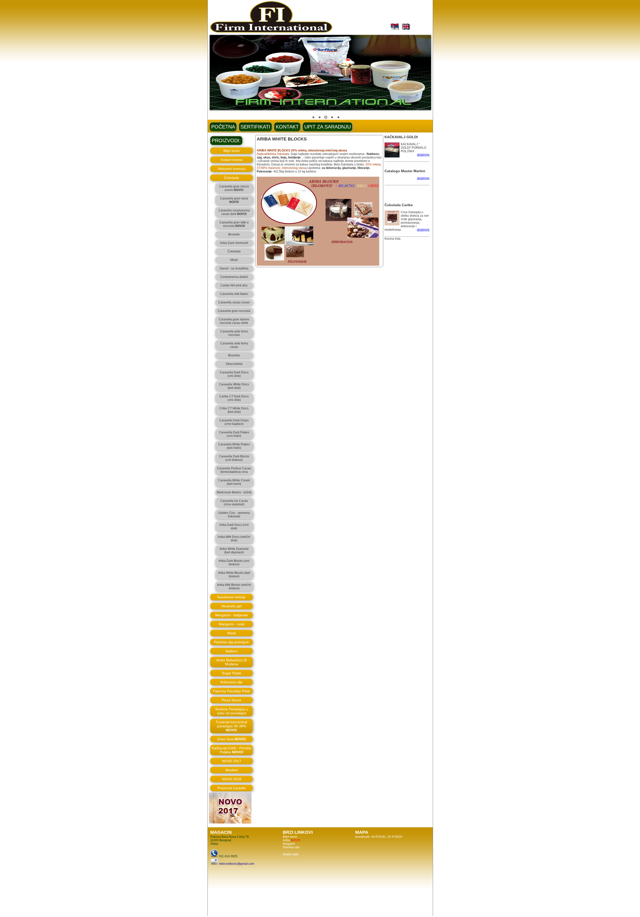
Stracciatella (234, 364)
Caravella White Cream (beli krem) (234, 482)
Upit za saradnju (327, 126)
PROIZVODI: (226, 140)
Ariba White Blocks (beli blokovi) (234, 574)
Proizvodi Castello (232, 788)
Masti (231, 633)
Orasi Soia (231, 739)
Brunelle (234, 234)
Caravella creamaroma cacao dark (234, 212)
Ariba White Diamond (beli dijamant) (234, 550)
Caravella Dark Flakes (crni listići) (234, 434)
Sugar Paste (231, 673)
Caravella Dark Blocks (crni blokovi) (234, 458)
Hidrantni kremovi (232, 169)
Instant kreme (231, 160)
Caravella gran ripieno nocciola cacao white (234, 321)
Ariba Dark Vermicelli (234, 243)
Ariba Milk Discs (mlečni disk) (234, 538)
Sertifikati (255, 126)
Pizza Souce (231, 700)
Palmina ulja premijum (231, 642)
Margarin (289, 844)
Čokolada (231, 178)
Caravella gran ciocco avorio (234, 188)
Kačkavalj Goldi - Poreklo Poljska (231, 750)
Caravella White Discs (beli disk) (234, 386)
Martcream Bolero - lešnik (234, 492)
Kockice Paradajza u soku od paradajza (232, 711)
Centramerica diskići (234, 277)
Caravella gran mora (234, 200)
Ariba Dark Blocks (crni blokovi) (234, 562)
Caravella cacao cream (234, 302)
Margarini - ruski (231, 624)
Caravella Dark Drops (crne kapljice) (234, 422)
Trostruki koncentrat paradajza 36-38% (231, 726)
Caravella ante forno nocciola (234, 333)
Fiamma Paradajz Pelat (231, 691)
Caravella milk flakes (234, 294)
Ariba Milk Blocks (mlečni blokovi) (234, 586)
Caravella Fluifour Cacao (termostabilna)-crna (234, 470)
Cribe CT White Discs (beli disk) (234, 410)
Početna (223, 126)
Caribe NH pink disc (234, 285)
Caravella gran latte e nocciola (234, 224)
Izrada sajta (290, 854)
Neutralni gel (232, 606)
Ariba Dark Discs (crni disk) (234, 526)
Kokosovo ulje (231, 682)
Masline (232, 770)
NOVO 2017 (231, 761)
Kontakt (287, 126)
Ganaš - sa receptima (234, 268)
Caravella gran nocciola (234, 311)
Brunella (234, 355)
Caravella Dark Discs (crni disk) (234, 374)
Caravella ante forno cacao (234, 345)
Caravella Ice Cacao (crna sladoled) (234, 502)
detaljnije (423, 154)
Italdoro (232, 651)
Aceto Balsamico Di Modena (231, 662)
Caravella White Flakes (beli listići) (234, 446)
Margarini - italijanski (231, 615)
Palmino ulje (291, 847)
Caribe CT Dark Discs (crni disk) (234, 398)
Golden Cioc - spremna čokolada (234, 514)
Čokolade (234, 251)
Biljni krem (232, 151)
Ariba (291, 840)
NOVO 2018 (231, 779)
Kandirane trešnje (232, 597)
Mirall (234, 260)
